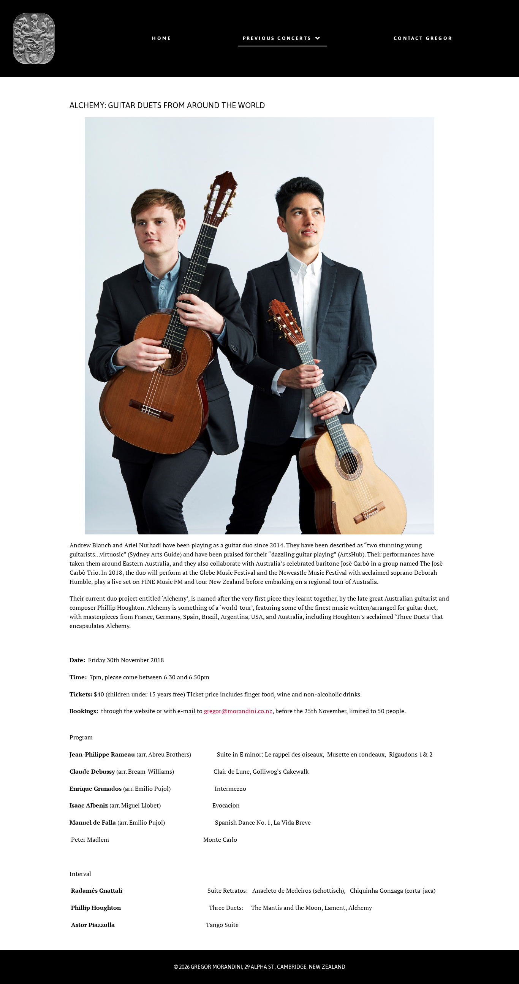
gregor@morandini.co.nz (238, 711)
